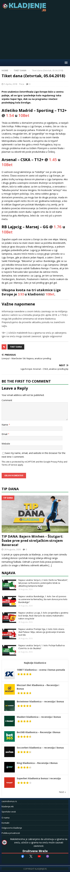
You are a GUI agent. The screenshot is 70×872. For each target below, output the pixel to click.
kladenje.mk (8, 806)
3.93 (21, 294)
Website (6, 443)
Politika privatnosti (11, 833)
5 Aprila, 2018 (10, 84)
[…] (50, 565)
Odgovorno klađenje (12, 827)
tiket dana (16, 346)
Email (5, 434)
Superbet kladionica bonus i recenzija (39, 778)
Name (5, 424)
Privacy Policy (57, 461)
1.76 (58, 226)
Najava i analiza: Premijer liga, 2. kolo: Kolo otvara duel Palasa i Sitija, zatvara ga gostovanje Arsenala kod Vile (41, 632)
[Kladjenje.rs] (25, 10)
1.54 (10, 115)
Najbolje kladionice (35, 662)
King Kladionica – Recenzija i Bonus (37, 763)
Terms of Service (9, 464)
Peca (21, 84)
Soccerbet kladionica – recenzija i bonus (40, 747)
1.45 (53, 159)
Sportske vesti (9, 811)
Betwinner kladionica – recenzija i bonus (40, 701)
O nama (5, 817)
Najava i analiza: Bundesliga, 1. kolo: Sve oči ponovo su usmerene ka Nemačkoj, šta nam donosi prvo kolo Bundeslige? (42, 599)
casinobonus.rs (9, 801)
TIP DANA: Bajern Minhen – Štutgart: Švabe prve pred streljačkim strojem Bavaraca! (32, 540)
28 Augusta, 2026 (12, 549)
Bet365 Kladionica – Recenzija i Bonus (38, 732)
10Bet (23, 115)
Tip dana (10, 488)
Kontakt (5, 822)
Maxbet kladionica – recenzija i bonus (39, 716)
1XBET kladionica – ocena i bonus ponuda (41, 669)
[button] (65, 62)
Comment (7, 400)
